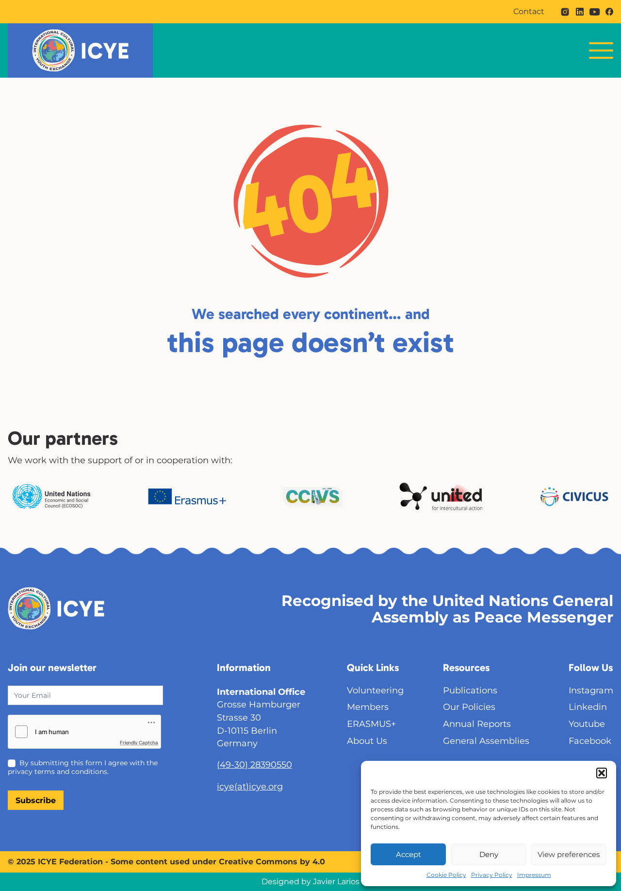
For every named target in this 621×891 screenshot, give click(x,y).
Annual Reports (477, 724)
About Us (367, 741)
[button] (601, 773)
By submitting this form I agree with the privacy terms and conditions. (83, 767)
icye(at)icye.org (250, 786)
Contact (528, 11)
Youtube (587, 724)
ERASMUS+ (371, 724)
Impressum (534, 874)
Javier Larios (336, 881)
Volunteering (375, 690)
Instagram (591, 690)
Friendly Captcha (139, 742)
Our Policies (469, 707)
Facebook (590, 741)
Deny (488, 854)
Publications (470, 690)
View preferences (569, 854)
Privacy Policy (491, 874)
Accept (408, 854)
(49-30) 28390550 (254, 764)
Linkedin (588, 707)
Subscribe (36, 800)
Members (368, 707)
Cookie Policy (446, 874)
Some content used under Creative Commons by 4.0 (218, 861)
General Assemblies (486, 741)
